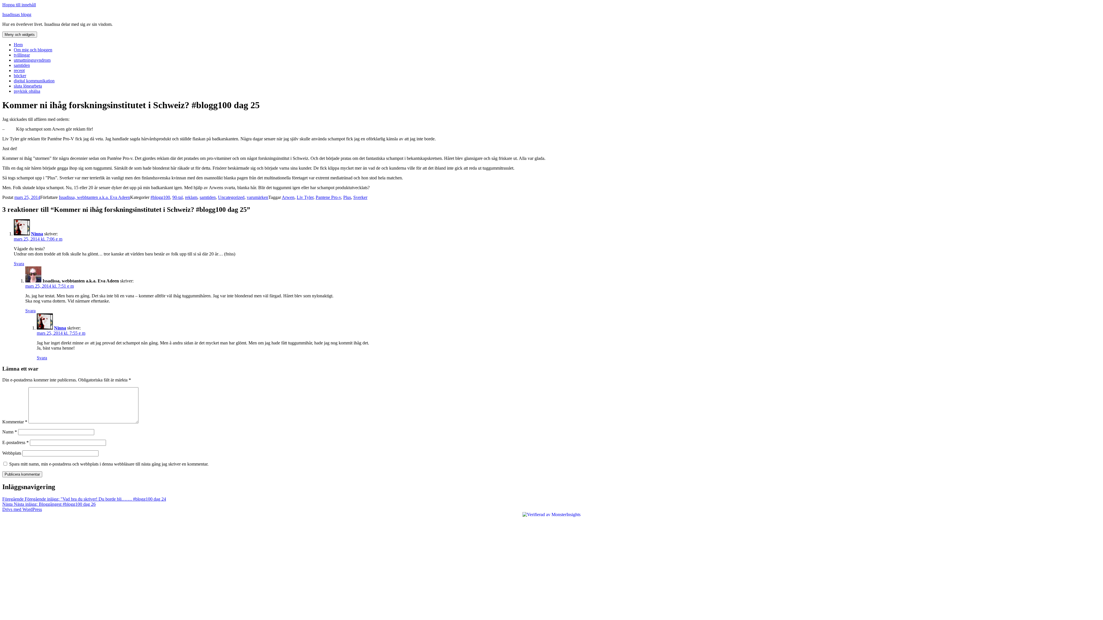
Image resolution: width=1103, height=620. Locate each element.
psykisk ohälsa (27, 91)
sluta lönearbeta (28, 86)
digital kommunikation (34, 80)
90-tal (177, 197)
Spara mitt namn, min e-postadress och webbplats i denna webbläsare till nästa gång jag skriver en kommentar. (109, 464)
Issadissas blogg (16, 14)
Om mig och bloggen (33, 49)
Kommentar (14, 421)
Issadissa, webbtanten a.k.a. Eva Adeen (94, 197)
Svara (19, 263)
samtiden (22, 65)
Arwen (288, 197)
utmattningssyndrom (32, 60)
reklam (191, 197)
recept (19, 70)
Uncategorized (231, 197)
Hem (18, 44)
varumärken (257, 197)
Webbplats (11, 453)
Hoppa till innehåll (19, 4)
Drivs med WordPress (22, 509)
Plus (347, 197)
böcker (20, 75)
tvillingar (22, 55)
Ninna (37, 233)
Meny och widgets (20, 34)
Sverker (360, 197)
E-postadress (15, 442)
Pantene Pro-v (328, 197)
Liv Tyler (305, 197)
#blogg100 (160, 197)
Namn (9, 431)
